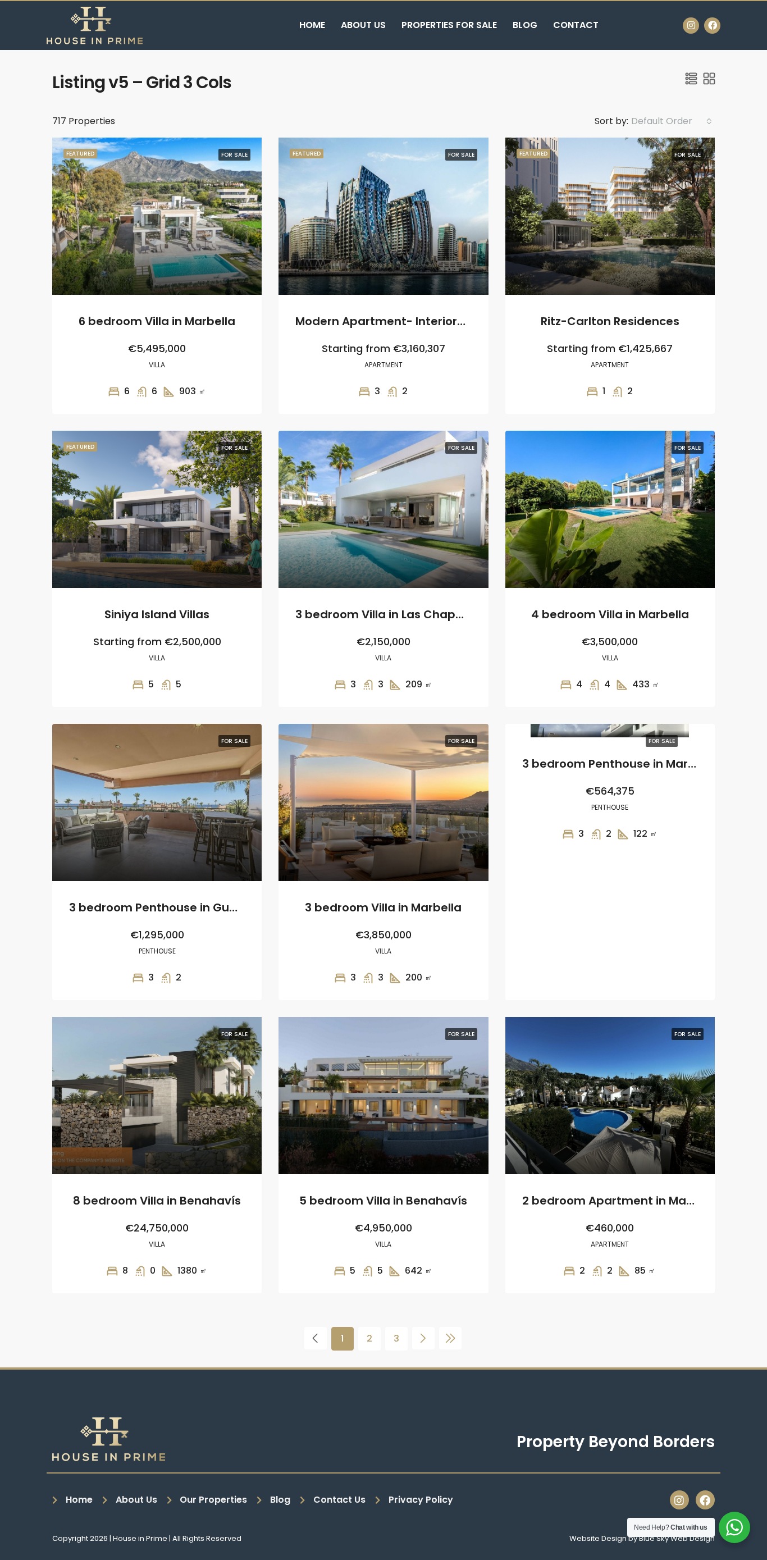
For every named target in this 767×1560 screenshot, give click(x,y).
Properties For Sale (449, 25)
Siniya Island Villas (156, 614)
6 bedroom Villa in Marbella (157, 321)
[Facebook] (712, 25)
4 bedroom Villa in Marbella (610, 614)
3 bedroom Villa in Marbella (383, 907)
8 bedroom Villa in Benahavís (157, 1200)
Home (312, 25)
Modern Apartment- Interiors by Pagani (409, 321)
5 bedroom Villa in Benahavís (383, 1200)
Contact (576, 25)
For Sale (662, 741)
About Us (363, 25)
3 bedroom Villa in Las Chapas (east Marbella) (429, 614)
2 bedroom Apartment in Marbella (620, 1200)
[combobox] (671, 121)
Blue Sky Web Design (677, 1538)
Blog (525, 25)
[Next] (423, 1338)
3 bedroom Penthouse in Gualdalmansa (184, 907)
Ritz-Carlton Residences (610, 321)
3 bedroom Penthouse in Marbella (619, 764)
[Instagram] (691, 25)
